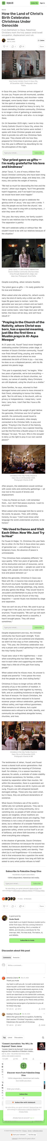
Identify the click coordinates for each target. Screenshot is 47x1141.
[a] (41, 1046)
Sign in (42, 3)
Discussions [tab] (18, 1038)
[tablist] (11, 957)
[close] (40, 1063)
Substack (14, 1138)
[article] (23, 1051)
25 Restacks (27, 899)
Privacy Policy (23, 1112)
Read (4, 10)
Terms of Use (34, 1107)
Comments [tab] (7, 958)
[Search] (43, 1037)
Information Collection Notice (27, 1109)
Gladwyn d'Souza (13, 1014)
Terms (30, 1131)
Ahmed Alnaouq (15, 1056)
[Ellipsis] (44, 977)
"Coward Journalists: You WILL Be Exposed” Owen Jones (17, 1045)
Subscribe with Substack (25, 1102)
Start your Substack (19, 1135)
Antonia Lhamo (12, 978)
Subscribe (34, 3)
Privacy (24, 1131)
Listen (42, 40)
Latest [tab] (10, 1038)
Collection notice (38, 1131)
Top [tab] (4, 1038)
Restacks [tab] (16, 958)
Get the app (32, 1135)
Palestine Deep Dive (18, 1054)
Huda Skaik (11, 39)
